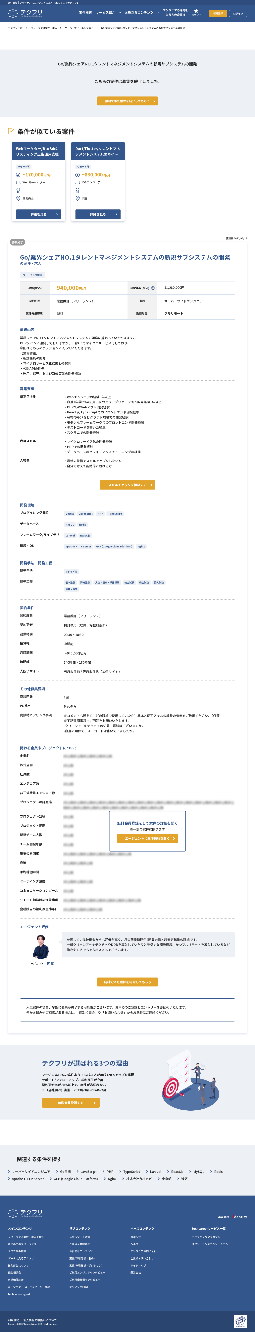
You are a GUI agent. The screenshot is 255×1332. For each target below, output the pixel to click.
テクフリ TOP (15, 27)
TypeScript (115, 513)
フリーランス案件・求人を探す (26, 1237)
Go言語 (70, 513)
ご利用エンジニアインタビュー (87, 1272)
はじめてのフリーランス (22, 1244)
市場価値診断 (16, 1279)
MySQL (70, 524)
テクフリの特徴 (17, 1251)
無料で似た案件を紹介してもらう (127, 982)
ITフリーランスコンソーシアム (210, 1244)
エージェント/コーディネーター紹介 (29, 1287)
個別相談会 (14, 1272)
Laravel (70, 535)
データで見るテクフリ (21, 1258)
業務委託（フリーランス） (76, 301)
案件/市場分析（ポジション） (86, 1265)
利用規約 (13, 1320)
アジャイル (71, 571)
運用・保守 (71, 589)
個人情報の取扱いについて (40, 1320)
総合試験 (144, 582)
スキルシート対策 (79, 1237)
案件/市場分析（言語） (82, 1258)
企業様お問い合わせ (142, 1258)
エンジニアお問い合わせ (144, 1251)
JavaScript (86, 513)
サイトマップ (138, 1265)
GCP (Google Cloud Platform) (114, 546)
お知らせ (135, 1237)
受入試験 (159, 582)
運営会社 (135, 1272)
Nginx (141, 546)
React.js (85, 535)
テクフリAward (78, 1287)
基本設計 (70, 582)
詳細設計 (85, 582)
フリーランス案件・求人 (44, 27)
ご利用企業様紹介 (79, 1244)
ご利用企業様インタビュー (84, 1279)
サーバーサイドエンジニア (79, 27)
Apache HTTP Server (78, 546)
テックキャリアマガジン (206, 1237)
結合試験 (129, 582)
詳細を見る (39, 214)
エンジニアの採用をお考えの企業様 (175, 12)
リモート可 (24, 166)
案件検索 (85, 12)
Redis (82, 524)
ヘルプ (134, 1244)
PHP (100, 513)
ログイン (238, 13)
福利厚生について (18, 1265)
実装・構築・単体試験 (107, 582)
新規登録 (218, 13)
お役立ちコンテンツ (81, 1251)
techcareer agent (19, 1294)
